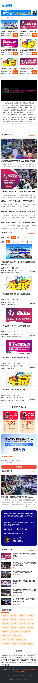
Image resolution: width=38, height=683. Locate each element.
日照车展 (13, 627)
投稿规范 (22, 676)
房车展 (7, 268)
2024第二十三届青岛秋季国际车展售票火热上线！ (18, 497)
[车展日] (6, 5)
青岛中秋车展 (17, 636)
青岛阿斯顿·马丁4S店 (18, 655)
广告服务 (30, 676)
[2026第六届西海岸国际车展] (9, 43)
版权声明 (26, 679)
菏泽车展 (30, 615)
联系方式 (11, 679)
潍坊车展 (5, 623)
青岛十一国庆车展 (8, 640)
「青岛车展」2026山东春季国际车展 (13, 390)
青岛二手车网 (24, 660)
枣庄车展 (30, 627)
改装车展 (22, 644)
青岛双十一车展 (20, 640)
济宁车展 (30, 619)
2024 (24, 238)
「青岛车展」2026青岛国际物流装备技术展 (15, 294)
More (31, 135)
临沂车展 (5, 619)
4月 (27, 242)
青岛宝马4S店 (29, 658)
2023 (30, 238)
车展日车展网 (31, 669)
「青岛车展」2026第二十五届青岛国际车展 (15, 326)
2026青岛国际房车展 (8, 31)
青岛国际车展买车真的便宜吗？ (22, 572)
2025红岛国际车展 (26, 69)
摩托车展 (30, 644)
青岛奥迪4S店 (5, 655)
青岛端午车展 (6, 636)
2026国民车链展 (7, 457)
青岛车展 (9, 17)
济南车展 (22, 615)
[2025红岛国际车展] (28, 62)
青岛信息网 (21, 662)
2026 (13, 238)
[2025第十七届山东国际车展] (9, 62)
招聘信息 (19, 679)
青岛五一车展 (26, 631)
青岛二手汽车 (14, 660)
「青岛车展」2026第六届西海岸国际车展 (14, 358)
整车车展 (7, 332)
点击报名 (19, 467)
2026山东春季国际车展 (28, 50)
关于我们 (8, 676)
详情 (15, 35)
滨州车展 (22, 623)
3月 (22, 242)
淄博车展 (13, 623)
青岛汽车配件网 (11, 662)
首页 (2, 17)
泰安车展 (22, 619)
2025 (19, 238)
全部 (8, 238)
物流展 (7, 300)
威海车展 (13, 619)
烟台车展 (13, 615)
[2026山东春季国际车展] (28, 43)
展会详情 (32, 272)
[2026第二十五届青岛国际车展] (28, 24)
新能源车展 (6, 644)
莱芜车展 (5, 631)
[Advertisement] (18, 128)
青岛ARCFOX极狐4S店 (16, 658)
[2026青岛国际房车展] (9, 24)
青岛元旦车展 (15, 631)
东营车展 (22, 627)
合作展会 (15, 676)
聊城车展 (30, 623)
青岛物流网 (29, 662)
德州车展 (5, 627)
